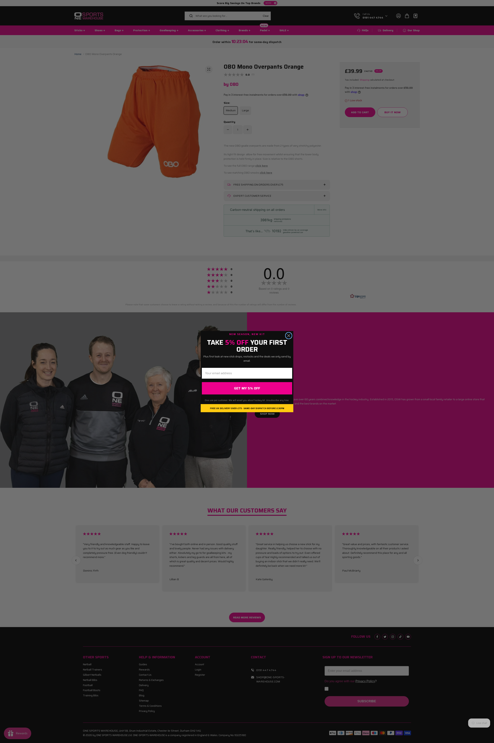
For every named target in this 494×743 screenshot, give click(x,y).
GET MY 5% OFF (247, 388)
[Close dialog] (289, 336)
